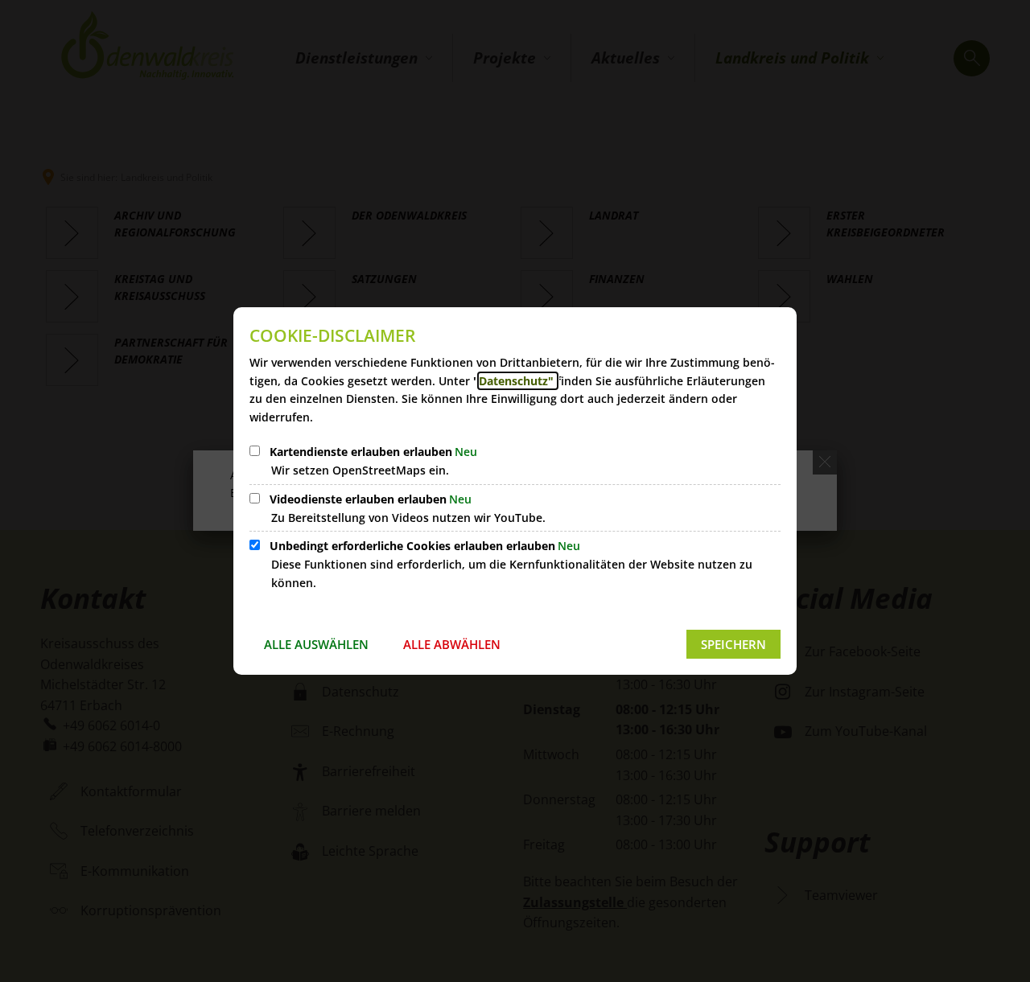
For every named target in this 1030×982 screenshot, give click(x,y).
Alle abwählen (452, 644)
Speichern (733, 644)
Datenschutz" (518, 380)
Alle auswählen (316, 644)
